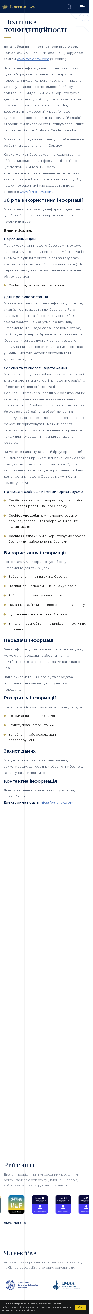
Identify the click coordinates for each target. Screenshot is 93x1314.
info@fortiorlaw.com (56, 802)
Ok (80, 1307)
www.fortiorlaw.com (33, 59)
